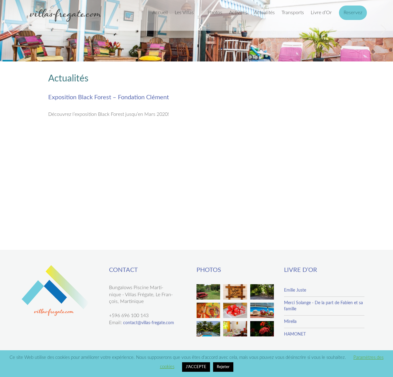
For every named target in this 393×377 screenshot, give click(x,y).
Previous (10, 29)
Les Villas (184, 12)
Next (382, 29)
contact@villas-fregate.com (148, 323)
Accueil (160, 12)
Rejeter (223, 367)
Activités (238, 12)
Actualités (264, 12)
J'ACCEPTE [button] (196, 367)
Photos (215, 12)
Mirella (290, 322)
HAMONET (295, 334)
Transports (293, 12)
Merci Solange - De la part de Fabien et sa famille (323, 306)
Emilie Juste (295, 290)
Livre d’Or (321, 12)
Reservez (353, 12)
